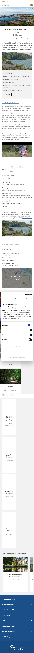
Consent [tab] (6, 299)
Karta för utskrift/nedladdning (10, 244)
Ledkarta (7, 94)
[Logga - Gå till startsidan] (7, 5)
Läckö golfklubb (16, 203)
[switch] (30, 330)
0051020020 (10, 260)
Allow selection (17, 352)
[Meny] (31, 5)
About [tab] (28, 299)
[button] (17, 16)
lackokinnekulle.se (13, 265)
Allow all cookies (17, 346)
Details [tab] (17, 299)
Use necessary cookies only (17, 357)
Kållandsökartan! (27, 218)
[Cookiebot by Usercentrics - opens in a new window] (25, 295)
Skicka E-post (10, 263)
